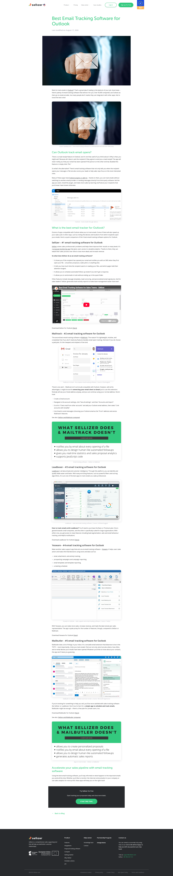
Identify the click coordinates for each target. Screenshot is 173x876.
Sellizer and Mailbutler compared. (69, 717)
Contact (86, 845)
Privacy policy (99, 872)
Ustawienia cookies (86, 872)
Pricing (76, 5)
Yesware (105, 549)
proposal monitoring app (61, 249)
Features (67, 842)
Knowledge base (88, 842)
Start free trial (86, 801)
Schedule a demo (69, 861)
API (65, 864)
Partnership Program (104, 838)
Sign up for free (126, 5)
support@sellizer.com (130, 855)
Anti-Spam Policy (123, 872)
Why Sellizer (67, 858)
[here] (75, 328)
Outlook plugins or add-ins (78, 178)
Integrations (67, 845)
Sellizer (54, 247)
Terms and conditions (137, 872)
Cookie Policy (110, 872)
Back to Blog (59, 813)
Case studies (97, 5)
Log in (111, 5)
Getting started (68, 855)
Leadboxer (55, 471)
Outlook (70, 90)
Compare (67, 852)
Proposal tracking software (72, 848)
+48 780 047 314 (128, 857)
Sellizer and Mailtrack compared (69, 417)
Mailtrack (84, 338)
